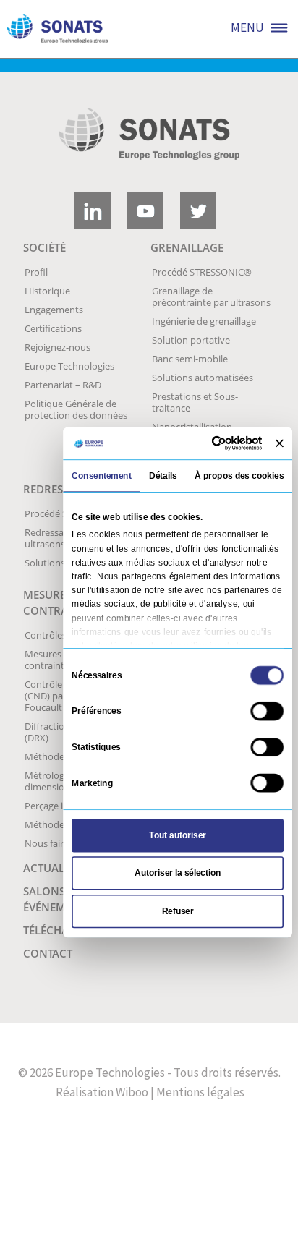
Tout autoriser (177, 835)
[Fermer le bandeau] (280, 443)
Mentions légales (200, 1092)
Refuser (178, 910)
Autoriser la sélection (178, 873)
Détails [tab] (163, 475)
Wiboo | (135, 1092)
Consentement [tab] (102, 475)
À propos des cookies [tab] (239, 475)
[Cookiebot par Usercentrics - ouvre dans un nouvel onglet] (213, 442)
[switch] (267, 711)
